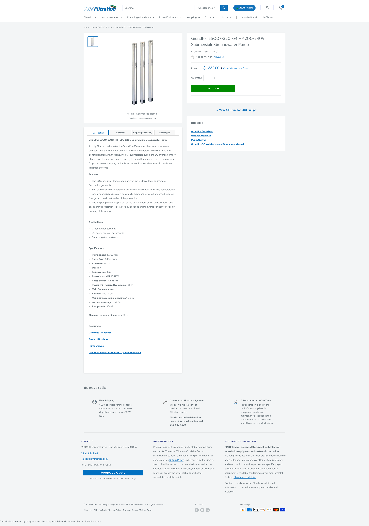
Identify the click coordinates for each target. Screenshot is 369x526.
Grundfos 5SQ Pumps (102, 27)
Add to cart (213, 88)
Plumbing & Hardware (139, 17)
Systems (209, 17)
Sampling (191, 17)
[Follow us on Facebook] (197, 510)
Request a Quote (112, 473)
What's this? (219, 57)
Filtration (88, 17)
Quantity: (196, 77)
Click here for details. (245, 477)
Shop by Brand (249, 17)
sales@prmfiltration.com (94, 458)
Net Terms (267, 17)
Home (86, 27)
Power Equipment (168, 17)
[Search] (224, 8)
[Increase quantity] (222, 78)
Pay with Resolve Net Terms (235, 68)
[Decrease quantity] (207, 78)
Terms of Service (130, 510)
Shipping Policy (101, 510)
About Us (88, 510)
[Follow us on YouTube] (202, 510)
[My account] (267, 7)
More (225, 17)
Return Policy (176, 459)
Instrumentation (110, 17)
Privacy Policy (146, 510)
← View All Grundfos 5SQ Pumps (236, 110)
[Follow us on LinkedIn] (208, 510)
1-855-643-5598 (89, 452)
